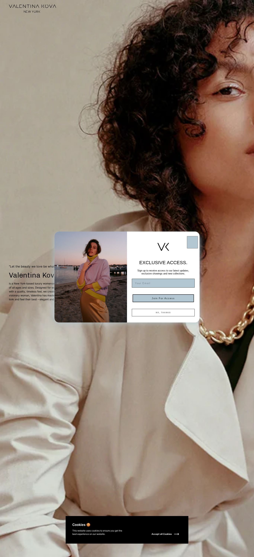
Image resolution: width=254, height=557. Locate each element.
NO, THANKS (163, 313)
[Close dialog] (192, 242)
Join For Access (163, 298)
